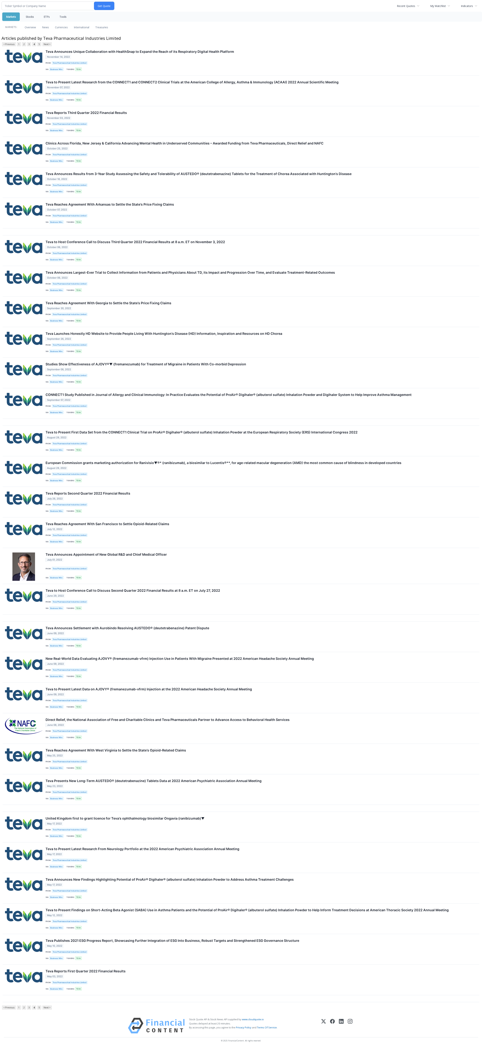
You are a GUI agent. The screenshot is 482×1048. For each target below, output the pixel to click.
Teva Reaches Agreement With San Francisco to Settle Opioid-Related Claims (107, 524)
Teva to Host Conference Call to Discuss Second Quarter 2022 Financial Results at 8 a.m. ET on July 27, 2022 (133, 590)
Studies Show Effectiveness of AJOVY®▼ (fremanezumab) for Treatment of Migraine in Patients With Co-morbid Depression (146, 364)
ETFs (47, 16)
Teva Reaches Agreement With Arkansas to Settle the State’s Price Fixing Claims (110, 204)
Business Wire (56, 69)
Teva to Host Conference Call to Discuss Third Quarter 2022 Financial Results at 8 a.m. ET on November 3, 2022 (135, 242)
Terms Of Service (267, 1027)
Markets (11, 16)
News (45, 27)
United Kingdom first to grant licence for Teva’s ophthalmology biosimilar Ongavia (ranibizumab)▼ (125, 818)
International (81, 27)
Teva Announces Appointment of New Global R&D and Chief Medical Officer (106, 554)
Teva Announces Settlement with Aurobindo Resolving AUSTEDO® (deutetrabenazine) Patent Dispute (127, 628)
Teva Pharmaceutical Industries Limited (69, 63)
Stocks (30, 16)
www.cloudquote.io (253, 1019)
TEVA (78, 69)
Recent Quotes (406, 6)
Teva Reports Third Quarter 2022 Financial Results (86, 113)
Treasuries (101, 27)
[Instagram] (350, 1025)
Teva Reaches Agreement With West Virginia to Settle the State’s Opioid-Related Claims (116, 750)
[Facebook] (332, 1025)
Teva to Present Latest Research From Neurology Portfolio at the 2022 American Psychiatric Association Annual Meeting (142, 849)
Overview (30, 27)
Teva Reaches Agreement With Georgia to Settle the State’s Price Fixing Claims (108, 303)
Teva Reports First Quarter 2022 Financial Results (86, 971)
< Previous (8, 44)
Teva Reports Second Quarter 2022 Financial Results (88, 493)
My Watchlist (438, 6)
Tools (62, 16)
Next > (47, 44)
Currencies (61, 27)
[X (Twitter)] (323, 1025)
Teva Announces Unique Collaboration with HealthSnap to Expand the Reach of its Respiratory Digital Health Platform (140, 52)
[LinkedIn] (341, 1025)
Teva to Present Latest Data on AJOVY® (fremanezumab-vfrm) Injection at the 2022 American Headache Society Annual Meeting (149, 689)
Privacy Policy (243, 1027)
